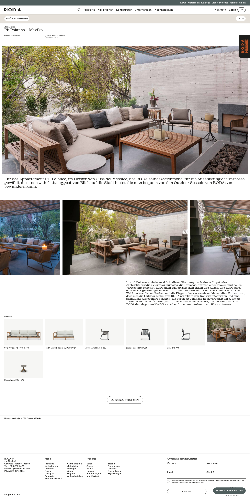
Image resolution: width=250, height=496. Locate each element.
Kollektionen (105, 10)
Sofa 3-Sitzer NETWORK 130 (16, 348)
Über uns (49, 468)
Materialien (194, 2)
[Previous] (62, 237)
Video (215, 2)
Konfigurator (124, 10)
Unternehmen (143, 10)
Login (232, 10)
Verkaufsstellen (237, 2)
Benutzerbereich (53, 478)
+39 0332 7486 (16, 466)
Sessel (90, 466)
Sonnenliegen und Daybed (94, 474)
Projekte (223, 2)
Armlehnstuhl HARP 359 (96, 348)
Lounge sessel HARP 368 (136, 348)
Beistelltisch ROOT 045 (14, 380)
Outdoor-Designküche (115, 469)
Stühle (90, 468)
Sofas (89, 464)
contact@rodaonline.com (17, 468)
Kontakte (220, 10)
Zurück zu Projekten (17, 19)
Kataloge (205, 2)
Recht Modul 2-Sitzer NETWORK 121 (60, 348)
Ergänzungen (115, 473)
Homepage (9, 418)
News (183, 2)
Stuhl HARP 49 (173, 348)
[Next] (187, 237)
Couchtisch (114, 466)
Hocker (90, 471)
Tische (111, 464)
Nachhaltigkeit (164, 10)
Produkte (89, 10)
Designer (49, 473)
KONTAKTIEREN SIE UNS (229, 490)
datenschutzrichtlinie (215, 481)
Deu (241, 10)
